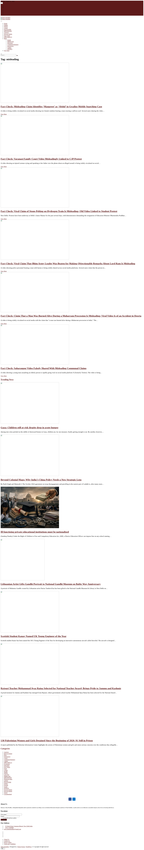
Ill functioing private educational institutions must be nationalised (35, 531)
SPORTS (9, 49)
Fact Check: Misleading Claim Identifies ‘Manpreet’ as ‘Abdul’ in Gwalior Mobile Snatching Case (51, 106)
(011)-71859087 (9, 827)
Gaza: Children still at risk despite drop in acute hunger (29, 427)
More (5, 38)
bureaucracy (10, 46)
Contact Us (7, 841)
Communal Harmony (12, 44)
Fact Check (7, 35)
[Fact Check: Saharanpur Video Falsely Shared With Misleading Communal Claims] (35, 364)
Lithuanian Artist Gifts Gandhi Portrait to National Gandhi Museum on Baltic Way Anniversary (51, 584)
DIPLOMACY (8, 37)
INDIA (6, 26)
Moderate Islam (8, 779)
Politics (6, 25)
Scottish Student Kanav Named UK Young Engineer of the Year (33, 636)
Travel (5, 792)
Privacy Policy (8, 842)
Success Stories (8, 34)
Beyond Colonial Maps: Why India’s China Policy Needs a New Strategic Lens (41, 479)
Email (2, 816)
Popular (6, 785)
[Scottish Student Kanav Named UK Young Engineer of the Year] (30, 632)
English (6, 6)
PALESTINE (7, 29)
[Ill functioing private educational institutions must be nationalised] (30, 527)
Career (6, 758)
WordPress (29, 846)
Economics (7, 764)
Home (5, 23)
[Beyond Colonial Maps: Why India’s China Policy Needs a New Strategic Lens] (30, 475)
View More (4, 114)
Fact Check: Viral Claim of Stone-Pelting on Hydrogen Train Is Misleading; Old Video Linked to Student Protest (59, 211)
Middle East (10, 41)
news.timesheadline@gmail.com (12, 829)
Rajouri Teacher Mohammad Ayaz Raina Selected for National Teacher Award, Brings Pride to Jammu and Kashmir (61, 688)
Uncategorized (8, 794)
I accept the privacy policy (9, 818)
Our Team (6, 50)
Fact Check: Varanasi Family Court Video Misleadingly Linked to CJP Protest (41, 158)
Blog (5, 755)
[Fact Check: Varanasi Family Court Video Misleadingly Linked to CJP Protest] (35, 154)
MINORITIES (8, 31)
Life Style (6, 774)
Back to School (8, 753)
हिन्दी (5, 7)
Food (5, 768)
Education (10, 43)
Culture (9, 47)
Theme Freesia (21, 846)
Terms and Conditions (10, 844)
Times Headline (5, 846)
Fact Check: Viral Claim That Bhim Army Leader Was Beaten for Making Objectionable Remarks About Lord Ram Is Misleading (68, 263)
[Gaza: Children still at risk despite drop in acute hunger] (30, 423)
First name (3, 814)
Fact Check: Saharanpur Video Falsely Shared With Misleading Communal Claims (43, 368)
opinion (6, 780)
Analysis (6, 32)
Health (9, 40)
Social (5, 786)
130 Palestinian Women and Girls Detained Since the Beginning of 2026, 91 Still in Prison (47, 740)
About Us (6, 839)
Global (6, 28)
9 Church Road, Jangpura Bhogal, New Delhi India (18, 826)
